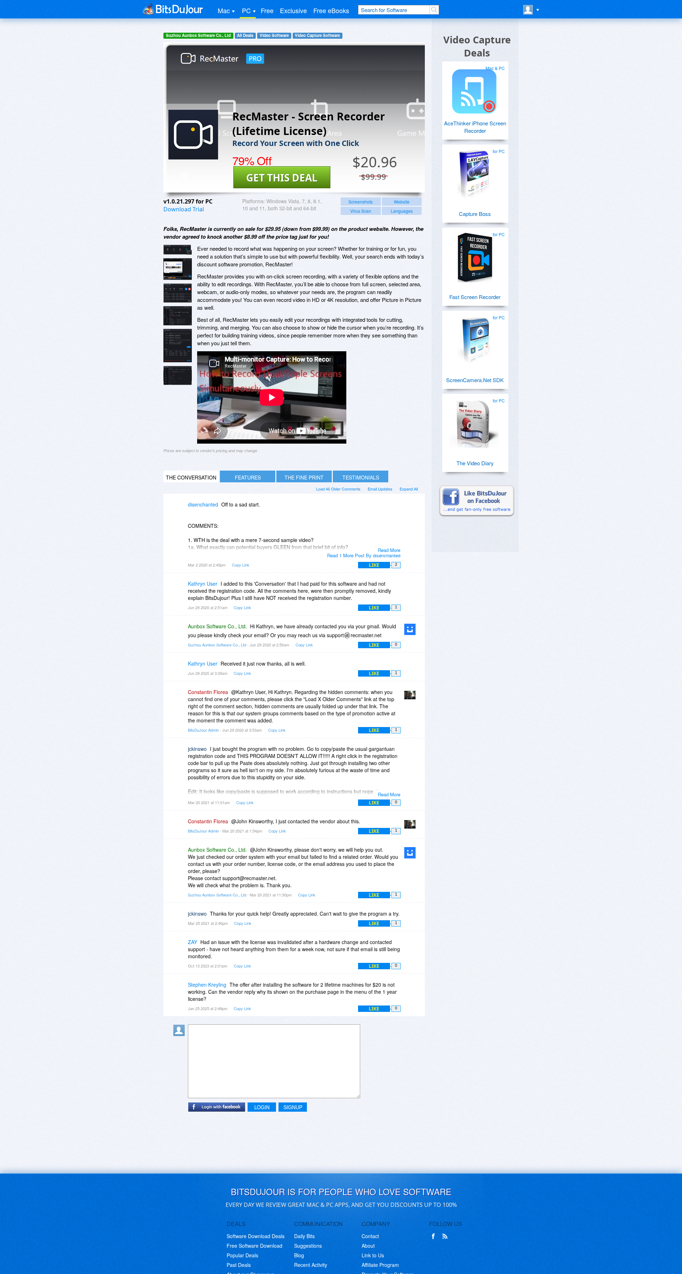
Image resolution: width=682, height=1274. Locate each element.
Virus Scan (360, 211)
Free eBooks (331, 10)
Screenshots (360, 202)
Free (267, 10)
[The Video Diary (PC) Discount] (474, 421)
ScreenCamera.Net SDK (475, 380)
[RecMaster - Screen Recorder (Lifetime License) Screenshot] (177, 250)
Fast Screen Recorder (474, 296)
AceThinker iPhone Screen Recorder (475, 126)
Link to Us (373, 1255)
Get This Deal (282, 177)
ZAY (192, 941)
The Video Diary (475, 463)
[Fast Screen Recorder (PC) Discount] (474, 254)
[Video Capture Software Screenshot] (177, 269)
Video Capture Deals (477, 46)
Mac (224, 10)
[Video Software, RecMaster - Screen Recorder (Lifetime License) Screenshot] (177, 375)
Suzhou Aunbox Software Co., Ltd (198, 35)
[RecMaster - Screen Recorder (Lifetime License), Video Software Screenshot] (177, 315)
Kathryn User (202, 583)
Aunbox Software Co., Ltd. (217, 626)
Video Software (274, 35)
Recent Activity (310, 1264)
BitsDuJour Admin (203, 730)
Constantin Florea (208, 691)
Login (262, 1107)
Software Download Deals (256, 1236)
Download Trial (183, 209)
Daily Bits (304, 1236)
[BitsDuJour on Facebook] (434, 1236)
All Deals (245, 35)
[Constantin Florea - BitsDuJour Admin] (411, 697)
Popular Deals (242, 1255)
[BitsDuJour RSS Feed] (446, 1236)
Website (402, 202)
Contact (370, 1236)
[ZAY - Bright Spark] (180, 947)
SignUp (292, 1107)
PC (246, 10)
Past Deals (239, 1264)
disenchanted (203, 504)
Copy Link (240, 565)
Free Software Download (254, 1245)
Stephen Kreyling (207, 984)
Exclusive (293, 10)
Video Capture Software (317, 35)
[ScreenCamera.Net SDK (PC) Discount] (474, 338)
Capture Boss (475, 213)
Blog (299, 1255)
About (368, 1245)
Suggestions (308, 1245)
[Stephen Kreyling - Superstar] (180, 989)
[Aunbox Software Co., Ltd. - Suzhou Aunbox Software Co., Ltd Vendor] (411, 631)
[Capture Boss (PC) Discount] (474, 171)
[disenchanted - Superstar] (180, 509)
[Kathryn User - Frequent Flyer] (180, 588)
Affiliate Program (380, 1264)
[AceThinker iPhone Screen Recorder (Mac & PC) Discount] (474, 88)
